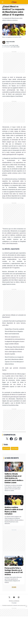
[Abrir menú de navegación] (2, 2)
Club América (6, 448)
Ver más (14, 587)
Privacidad (14, 603)
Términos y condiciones (14, 600)
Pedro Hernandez (10, 41)
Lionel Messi (14, 448)
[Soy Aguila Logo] (14, 2)
